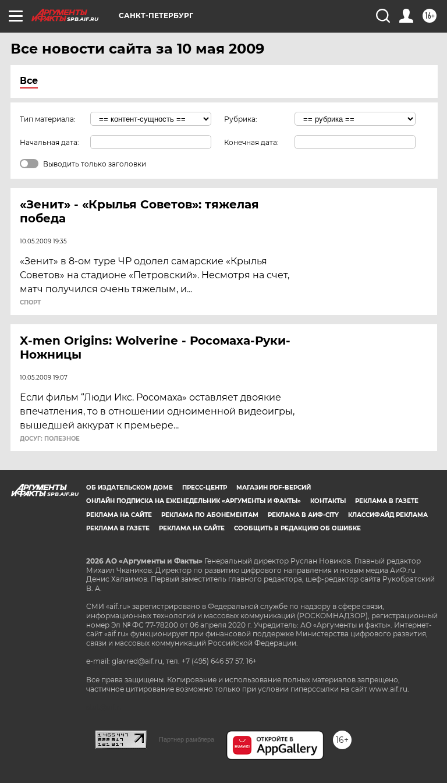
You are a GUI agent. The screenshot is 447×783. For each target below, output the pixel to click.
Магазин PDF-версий (273, 487)
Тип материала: (48, 119)
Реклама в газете (386, 501)
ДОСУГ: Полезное (50, 439)
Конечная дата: (251, 142)
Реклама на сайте (119, 515)
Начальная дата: (49, 142)
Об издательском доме (129, 487)
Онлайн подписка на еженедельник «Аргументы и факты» (193, 501)
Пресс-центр (204, 487)
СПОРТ (30, 303)
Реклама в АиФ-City (303, 515)
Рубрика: (240, 119)
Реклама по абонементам (209, 515)
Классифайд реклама (388, 515)
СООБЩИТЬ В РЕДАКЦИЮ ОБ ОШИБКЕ (297, 528)
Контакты (328, 501)
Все (29, 80)
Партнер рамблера (186, 739)
